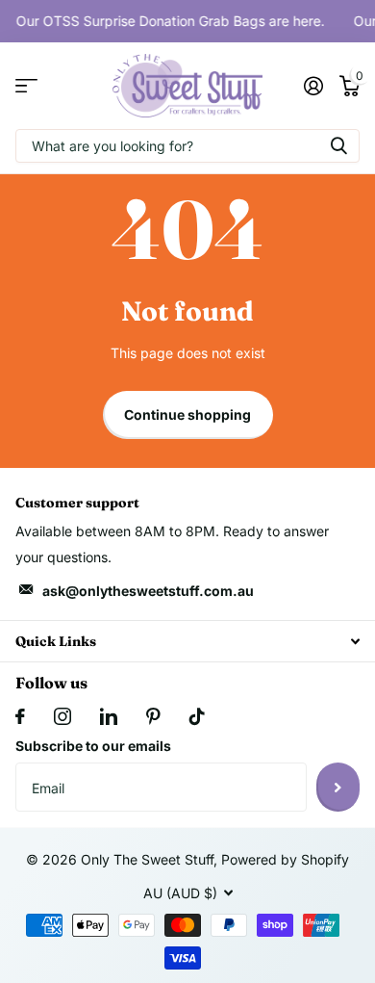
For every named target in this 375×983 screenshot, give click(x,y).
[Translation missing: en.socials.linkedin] (108, 716)
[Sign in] (313, 86)
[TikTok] (197, 716)
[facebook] (20, 716)
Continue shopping (187, 414)
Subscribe (338, 787)
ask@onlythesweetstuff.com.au (148, 590)
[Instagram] (62, 716)
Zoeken (338, 146)
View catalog (26, 86)
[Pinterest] (153, 716)
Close (187, 640)
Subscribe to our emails (93, 745)
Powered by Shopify (285, 859)
